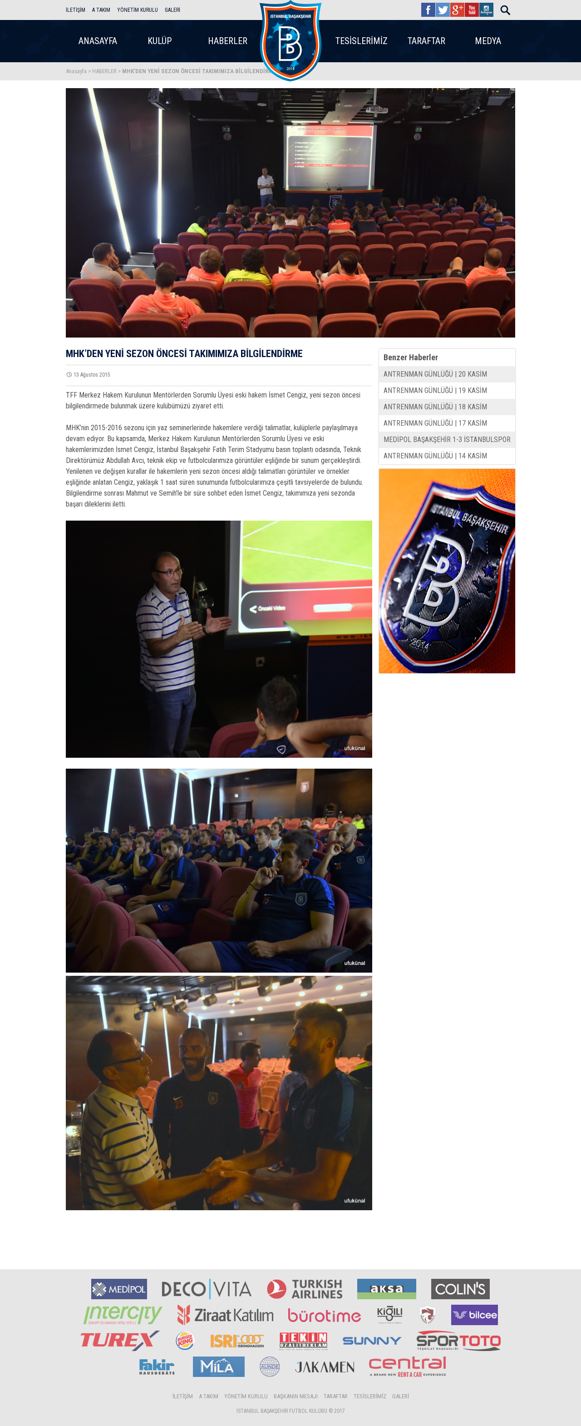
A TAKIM (101, 10)
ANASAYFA (98, 40)
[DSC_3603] (219, 639)
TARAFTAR (426, 40)
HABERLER (227, 40)
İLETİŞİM (75, 10)
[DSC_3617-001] (219, 1093)
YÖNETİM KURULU (137, 10)
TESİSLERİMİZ (361, 40)
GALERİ (172, 10)
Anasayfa (76, 71)
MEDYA (488, 40)
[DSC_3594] (219, 871)
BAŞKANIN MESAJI (296, 1396)
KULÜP (160, 40)
